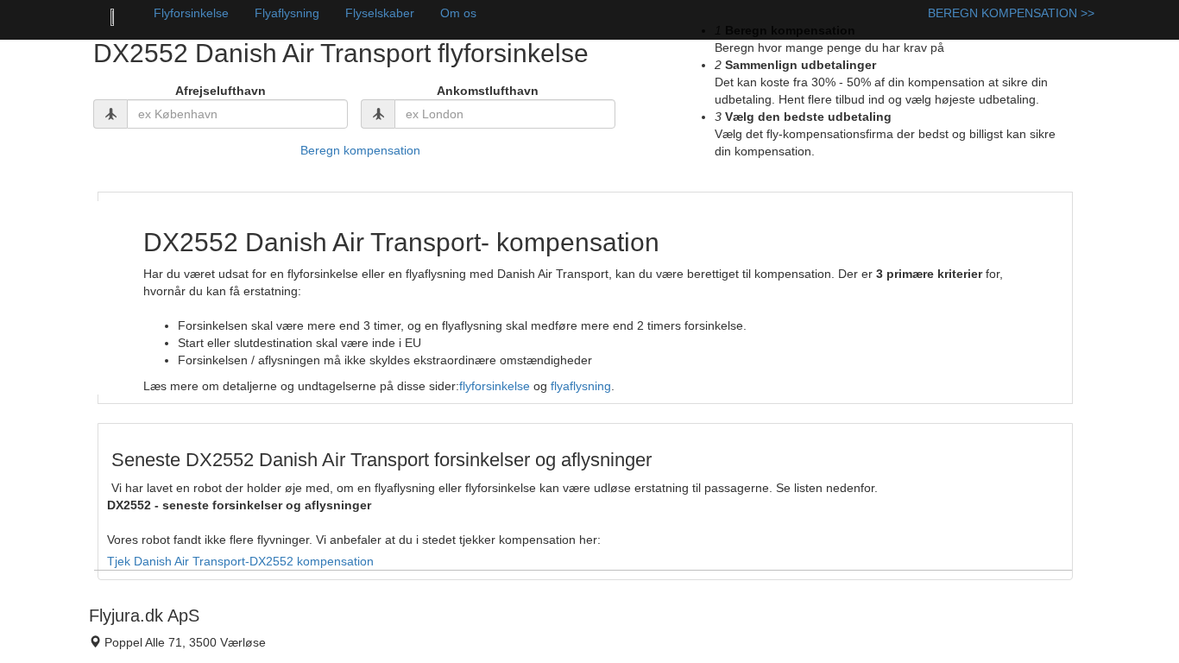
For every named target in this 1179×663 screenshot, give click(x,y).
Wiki (355, 615)
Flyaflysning (287, 13)
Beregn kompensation (360, 150)
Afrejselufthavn (220, 91)
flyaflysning (581, 386)
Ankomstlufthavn (488, 91)
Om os (458, 13)
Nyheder (367, 632)
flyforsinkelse (494, 386)
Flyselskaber (379, 13)
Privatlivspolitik (384, 649)
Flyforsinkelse (191, 13)
